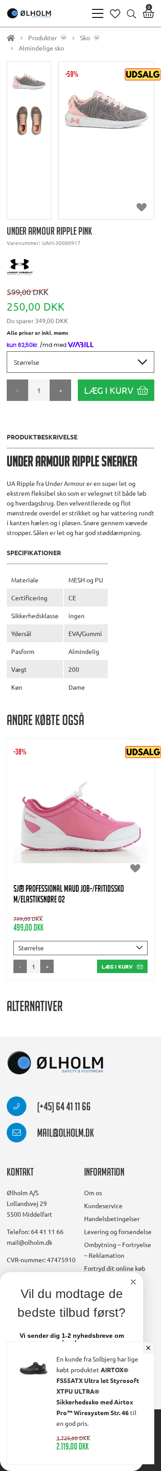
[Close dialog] (133, 1282)
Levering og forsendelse (118, 1231)
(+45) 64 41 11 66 (63, 1108)
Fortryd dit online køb (114, 1268)
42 (91, 826)
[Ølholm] (55, 1063)
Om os (93, 1193)
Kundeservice (103, 1205)
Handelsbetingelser (112, 1218)
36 (69, 826)
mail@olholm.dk (64, 1134)
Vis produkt (80, 799)
